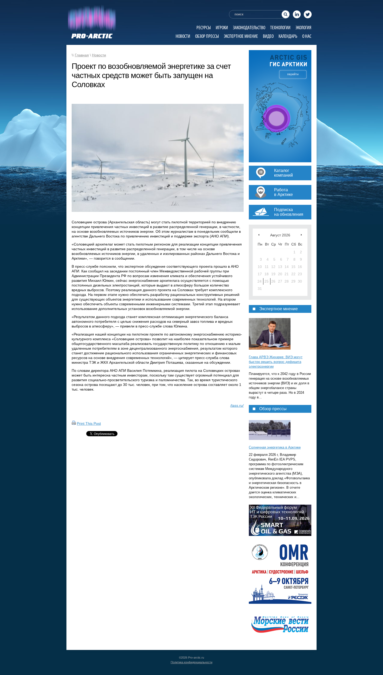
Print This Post (89, 423)
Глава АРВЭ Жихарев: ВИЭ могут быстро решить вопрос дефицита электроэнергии (275, 361)
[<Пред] (259, 234)
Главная (82, 55)
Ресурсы (203, 28)
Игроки (222, 28)
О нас (306, 36)
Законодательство (249, 28)
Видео (268, 36)
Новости (183, 36)
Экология (303, 28)
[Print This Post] (74, 423)
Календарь (288, 36)
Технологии (280, 28)
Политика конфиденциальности (191, 662)
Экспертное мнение (241, 36)
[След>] (301, 234)
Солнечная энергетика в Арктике (275, 447)
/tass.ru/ (237, 405)
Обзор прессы (207, 36)
